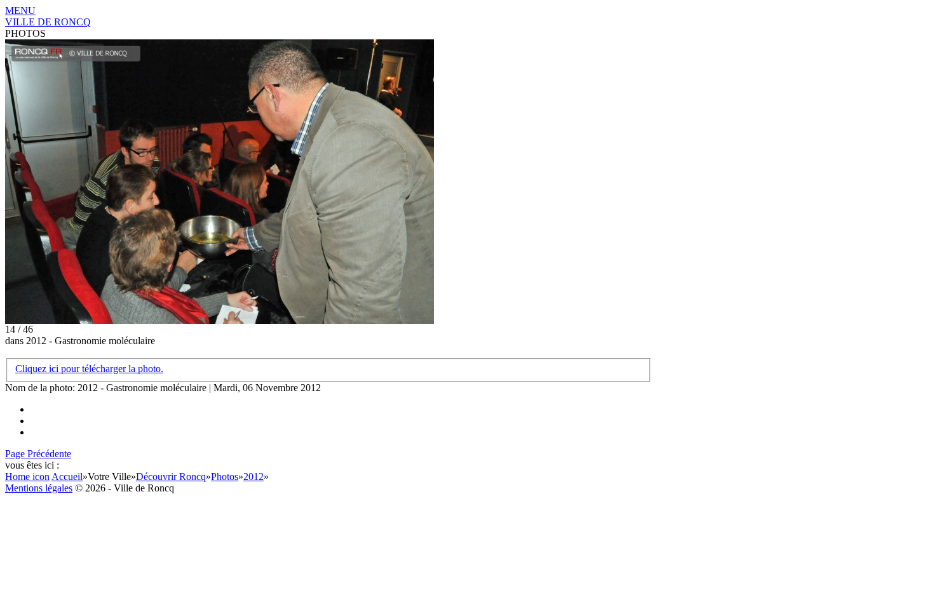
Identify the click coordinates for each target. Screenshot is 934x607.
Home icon (27, 476)
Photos (224, 476)
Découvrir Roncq (171, 476)
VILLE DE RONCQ (48, 22)
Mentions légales (38, 488)
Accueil (67, 476)
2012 (253, 476)
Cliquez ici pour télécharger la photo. (89, 368)
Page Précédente (38, 453)
